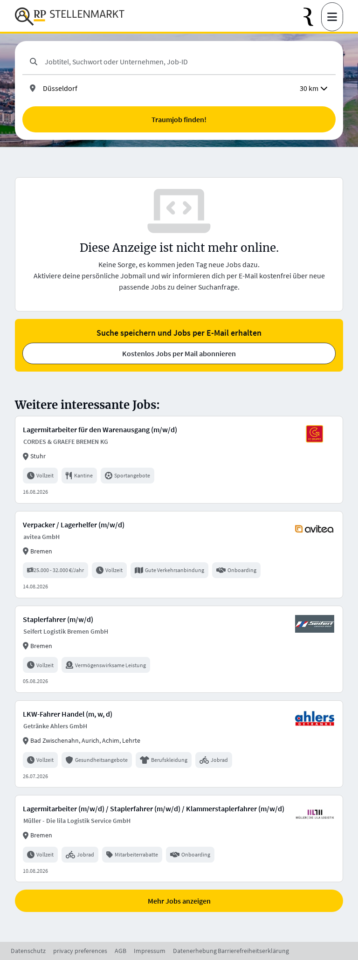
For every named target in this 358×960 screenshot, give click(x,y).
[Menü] (332, 16)
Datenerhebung (195, 950)
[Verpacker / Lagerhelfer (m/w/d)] (179, 554)
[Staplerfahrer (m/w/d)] (179, 649)
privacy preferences (80, 950)
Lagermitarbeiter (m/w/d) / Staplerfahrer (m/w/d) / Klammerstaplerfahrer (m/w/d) (153, 808)
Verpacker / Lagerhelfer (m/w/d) (73, 524)
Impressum (149, 950)
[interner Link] (69, 16)
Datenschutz (28, 950)
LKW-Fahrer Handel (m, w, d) (67, 713)
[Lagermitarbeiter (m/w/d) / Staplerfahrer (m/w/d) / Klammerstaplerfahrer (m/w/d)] (179, 838)
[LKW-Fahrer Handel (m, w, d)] (179, 744)
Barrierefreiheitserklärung (253, 950)
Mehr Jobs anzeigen (179, 900)
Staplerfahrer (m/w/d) (58, 619)
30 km (309, 88)
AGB (120, 950)
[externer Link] (312, 17)
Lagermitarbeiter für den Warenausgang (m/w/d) (100, 429)
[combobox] (186, 61)
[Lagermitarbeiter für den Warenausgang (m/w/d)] (179, 459)
